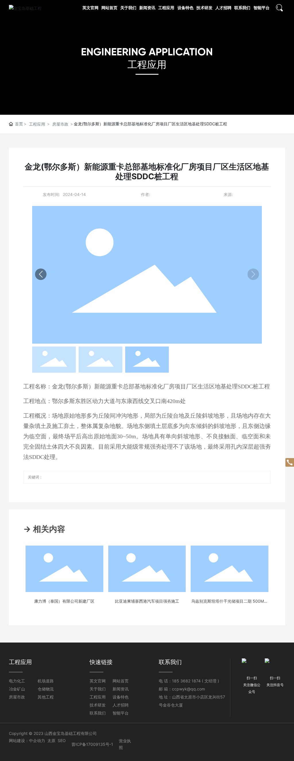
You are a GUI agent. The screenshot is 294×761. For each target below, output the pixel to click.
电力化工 (17, 680)
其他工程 (46, 696)
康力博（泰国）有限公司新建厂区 (64, 601)
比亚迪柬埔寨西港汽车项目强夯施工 (147, 601)
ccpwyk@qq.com (188, 688)
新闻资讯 (121, 688)
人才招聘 (121, 704)
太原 (51, 740)
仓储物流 (46, 688)
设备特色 (121, 696)
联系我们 (98, 713)
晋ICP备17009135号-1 (92, 744)
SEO (62, 740)
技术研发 (98, 704)
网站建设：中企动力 (27, 740)
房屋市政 (60, 124)
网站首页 (121, 680)
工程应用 (147, 64)
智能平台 (121, 713)
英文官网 (98, 680)
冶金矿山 (17, 688)
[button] (41, 274)
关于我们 (98, 688)
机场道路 (46, 680)
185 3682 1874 (186, 680)
